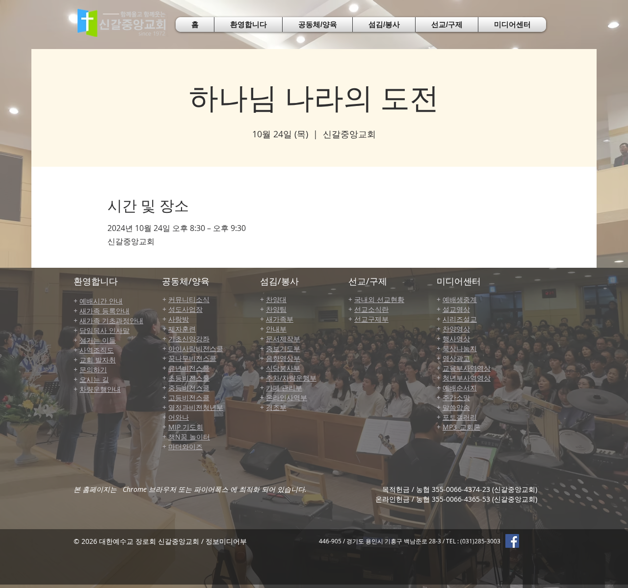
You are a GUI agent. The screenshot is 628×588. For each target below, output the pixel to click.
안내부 (276, 328)
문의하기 (93, 369)
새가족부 (279, 319)
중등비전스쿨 (188, 387)
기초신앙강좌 (188, 338)
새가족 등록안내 (104, 310)
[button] (248, 24)
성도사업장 (185, 309)
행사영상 (456, 338)
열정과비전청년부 (195, 407)
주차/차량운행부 (291, 378)
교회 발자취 (97, 359)
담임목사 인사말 (104, 330)
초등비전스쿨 (188, 378)
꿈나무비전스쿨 (192, 358)
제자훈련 (182, 328)
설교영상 (456, 309)
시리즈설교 (460, 319)
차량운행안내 (100, 389)
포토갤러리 (460, 417)
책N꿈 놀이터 (189, 436)
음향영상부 (283, 358)
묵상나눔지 (460, 348)
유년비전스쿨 (188, 368)
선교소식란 (371, 309)
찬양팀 (276, 309)
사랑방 (178, 319)
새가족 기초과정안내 (111, 320)
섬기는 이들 (97, 340)
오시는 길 (94, 379)
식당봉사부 (283, 368)
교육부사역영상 (467, 368)
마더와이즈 (185, 446)
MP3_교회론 (461, 427)
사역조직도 (96, 350)
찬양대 (276, 299)
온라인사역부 (286, 397)
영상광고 (456, 358)
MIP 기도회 (185, 427)
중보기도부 (283, 348)
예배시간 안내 (101, 301)
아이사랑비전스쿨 (195, 348)
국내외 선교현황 (379, 299)
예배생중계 (460, 299)
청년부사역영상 (467, 378)
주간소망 (456, 397)
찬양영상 (456, 328)
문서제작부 (283, 338)
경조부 (276, 407)
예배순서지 (460, 387)
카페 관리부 (284, 387)
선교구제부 (371, 319)
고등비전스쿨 (188, 397)
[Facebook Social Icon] (512, 541)
